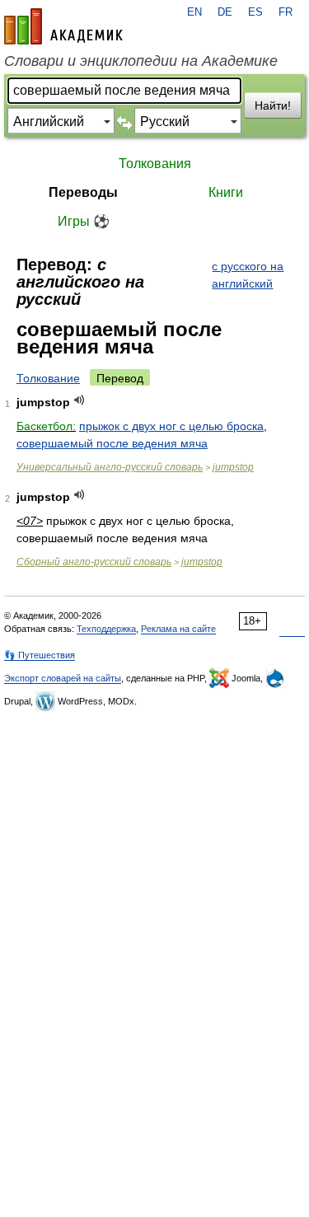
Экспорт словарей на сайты (62, 678)
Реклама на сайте (178, 629)
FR (286, 12)
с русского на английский (247, 275)
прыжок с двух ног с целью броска (171, 426)
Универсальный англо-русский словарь (109, 467)
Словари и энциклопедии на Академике (141, 61)
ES (255, 12)
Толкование (48, 378)
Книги (225, 192)
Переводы (83, 192)
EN (194, 12)
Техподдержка (106, 629)
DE (225, 12)
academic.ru (63, 26)
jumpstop (233, 467)
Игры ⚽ (84, 221)
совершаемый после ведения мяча (112, 443)
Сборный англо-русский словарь (93, 562)
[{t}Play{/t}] (79, 400)
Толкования (155, 164)
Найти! (273, 105)
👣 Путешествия (39, 655)
